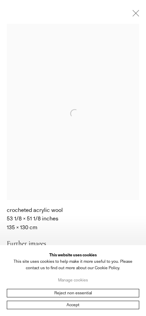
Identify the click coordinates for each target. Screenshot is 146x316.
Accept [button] (73, 305)
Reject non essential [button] (73, 293)
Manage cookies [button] (73, 280)
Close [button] (134, 15)
